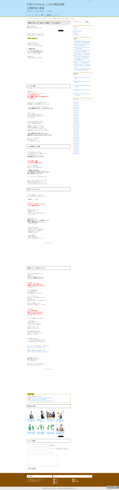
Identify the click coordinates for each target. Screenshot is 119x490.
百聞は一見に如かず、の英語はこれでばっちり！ (38, 351)
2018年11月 (77, 107)
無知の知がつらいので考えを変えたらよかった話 (82, 78)
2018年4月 (77, 117)
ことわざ (36, 15)
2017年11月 (77, 125)
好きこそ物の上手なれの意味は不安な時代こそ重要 (82, 86)
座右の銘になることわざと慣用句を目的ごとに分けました (82, 94)
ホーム (30, 15)
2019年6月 (77, 105)
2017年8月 (77, 130)
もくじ (55, 15)
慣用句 (42, 15)
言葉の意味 (77, 34)
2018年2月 (77, 120)
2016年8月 (77, 143)
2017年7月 (77, 132)
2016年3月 (77, 148)
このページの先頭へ (113, 487)
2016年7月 (77, 145)
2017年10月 (77, 127)
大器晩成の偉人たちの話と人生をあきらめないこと (82, 90)
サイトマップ (89, 0)
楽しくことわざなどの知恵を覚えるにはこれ (43, 397)
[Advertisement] (48, 72)
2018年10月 (77, 108)
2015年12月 (77, 153)
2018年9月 (77, 110)
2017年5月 (77, 135)
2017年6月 (77, 133)
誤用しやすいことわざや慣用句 (39, 399)
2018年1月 (77, 122)
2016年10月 (77, 140)
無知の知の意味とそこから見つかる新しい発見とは (82, 82)
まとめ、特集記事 (78, 31)
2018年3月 (77, 118)
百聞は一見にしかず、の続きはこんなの (36, 347)
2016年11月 (77, 138)
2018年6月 (77, 113)
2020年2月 (77, 102)
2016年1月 (77, 151)
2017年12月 (77, 123)
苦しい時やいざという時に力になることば (45, 400)
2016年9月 (77, 142)
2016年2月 (77, 150)
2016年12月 (77, 137)
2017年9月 (77, 128)
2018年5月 (77, 115)
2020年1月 (77, 103)
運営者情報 (49, 15)
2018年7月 (77, 112)
